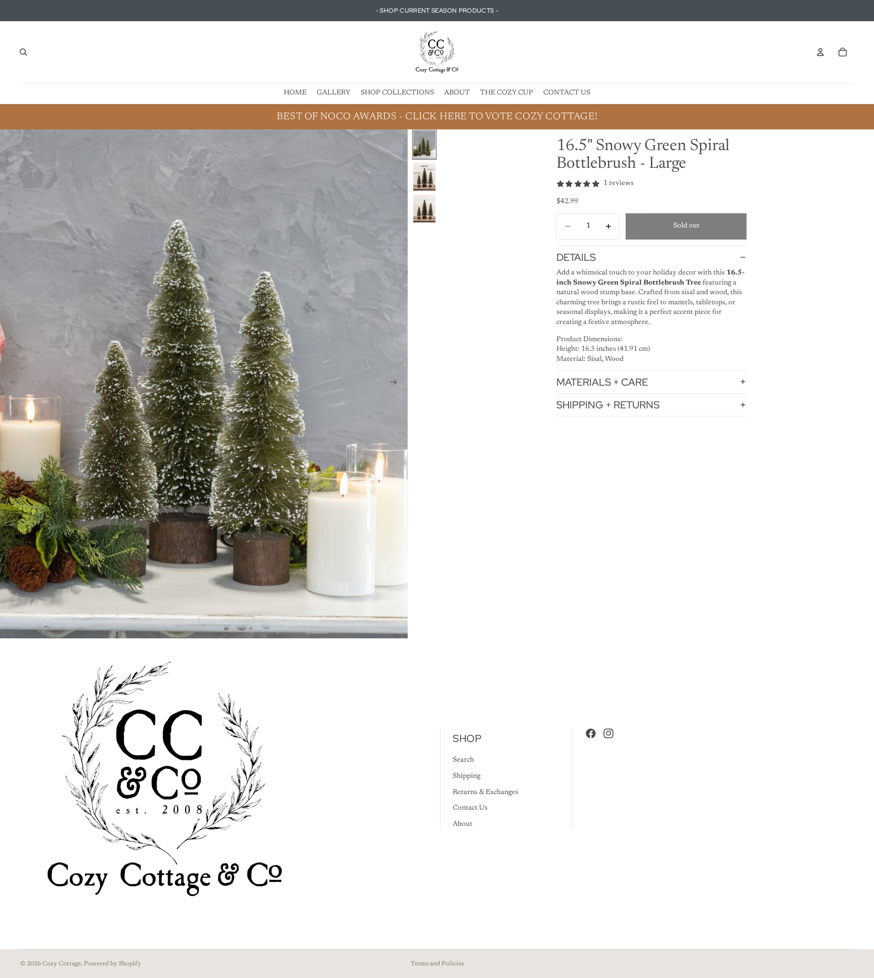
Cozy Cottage (61, 964)
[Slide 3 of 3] (424, 208)
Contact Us (470, 808)
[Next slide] (396, 384)
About (462, 824)
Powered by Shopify (112, 964)
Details (576, 257)
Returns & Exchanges (485, 792)
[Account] (820, 52)
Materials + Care (602, 381)
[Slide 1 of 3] (424, 145)
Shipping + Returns (608, 404)
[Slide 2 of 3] (424, 177)
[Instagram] (608, 733)
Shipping (466, 776)
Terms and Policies (437, 964)
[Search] (23, 52)
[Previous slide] (11, 384)
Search (463, 760)
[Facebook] (591, 733)
